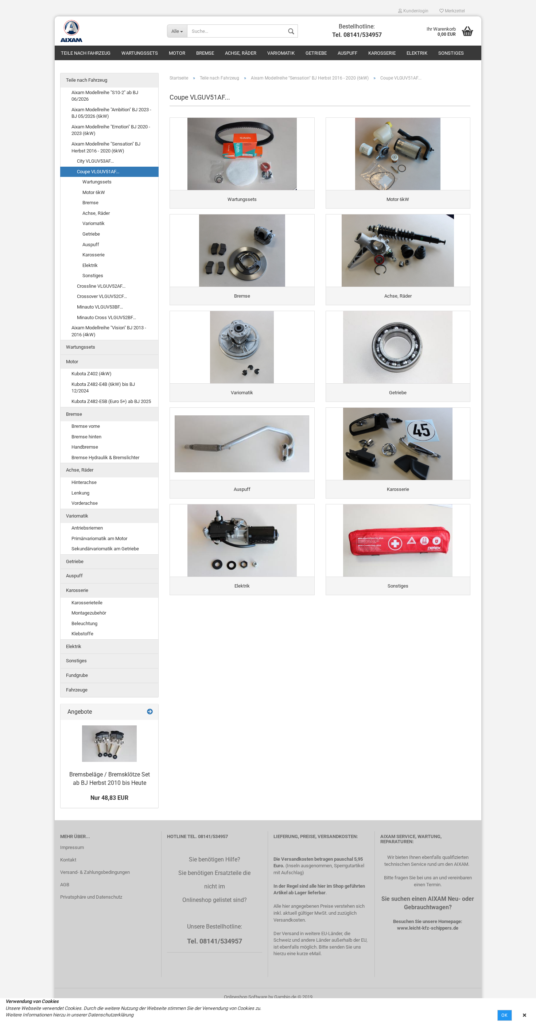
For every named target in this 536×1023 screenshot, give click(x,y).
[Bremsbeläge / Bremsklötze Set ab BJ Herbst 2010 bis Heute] (109, 743)
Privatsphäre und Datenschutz (91, 897)
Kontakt (68, 860)
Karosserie (382, 53)
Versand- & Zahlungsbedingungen (95, 872)
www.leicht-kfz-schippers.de (427, 928)
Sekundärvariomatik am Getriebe (105, 548)
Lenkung (80, 493)
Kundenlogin (415, 10)
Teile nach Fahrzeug (85, 53)
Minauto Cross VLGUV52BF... (106, 317)
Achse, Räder (240, 53)
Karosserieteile (86, 602)
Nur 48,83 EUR (109, 797)
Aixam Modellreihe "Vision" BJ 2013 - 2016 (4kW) (108, 331)
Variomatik (281, 53)
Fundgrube (77, 675)
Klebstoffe (82, 633)
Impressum (72, 847)
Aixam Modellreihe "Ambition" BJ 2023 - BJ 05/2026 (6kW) (111, 113)
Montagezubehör (88, 613)
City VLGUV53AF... (95, 161)
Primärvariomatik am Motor (99, 538)
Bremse (205, 53)
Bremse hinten (86, 436)
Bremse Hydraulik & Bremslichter (105, 457)
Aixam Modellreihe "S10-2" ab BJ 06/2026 (104, 96)
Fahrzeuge (77, 690)
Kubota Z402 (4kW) (91, 373)
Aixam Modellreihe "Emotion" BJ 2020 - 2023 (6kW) (110, 130)
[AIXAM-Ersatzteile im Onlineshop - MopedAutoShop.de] (108, 31)
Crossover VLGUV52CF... (102, 296)
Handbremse (84, 447)
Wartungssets (139, 53)
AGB (64, 884)
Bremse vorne (85, 426)
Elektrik (417, 53)
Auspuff (347, 53)
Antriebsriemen (87, 528)
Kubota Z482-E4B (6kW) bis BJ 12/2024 (103, 387)
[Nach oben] (516, 1012)
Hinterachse (84, 482)
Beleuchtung (84, 623)
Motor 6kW (93, 192)
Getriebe (316, 53)
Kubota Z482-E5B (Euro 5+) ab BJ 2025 (111, 401)
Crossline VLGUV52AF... (101, 286)
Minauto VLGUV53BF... (100, 307)
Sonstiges (451, 53)
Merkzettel (454, 10)
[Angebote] (150, 712)
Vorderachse (84, 503)
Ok (504, 1015)
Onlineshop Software (245, 997)
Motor (177, 53)
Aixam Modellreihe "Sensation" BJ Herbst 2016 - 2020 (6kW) (105, 147)
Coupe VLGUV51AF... (98, 171)
